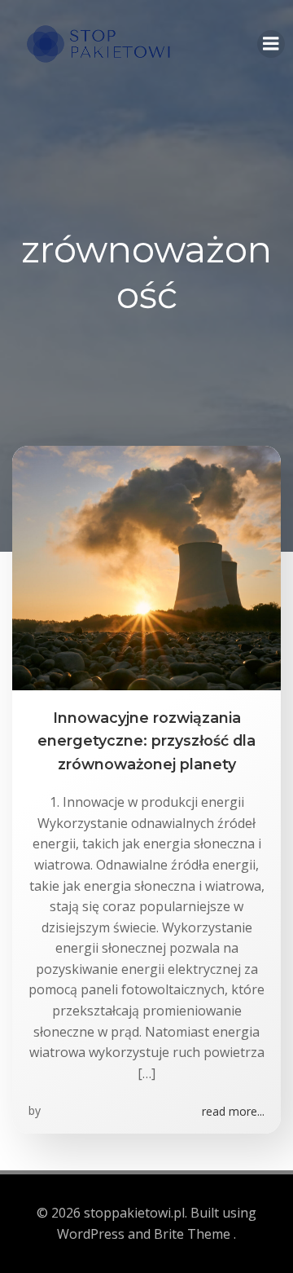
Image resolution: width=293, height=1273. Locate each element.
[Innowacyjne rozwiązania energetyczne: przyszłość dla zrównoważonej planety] (146, 566)
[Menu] (271, 44)
